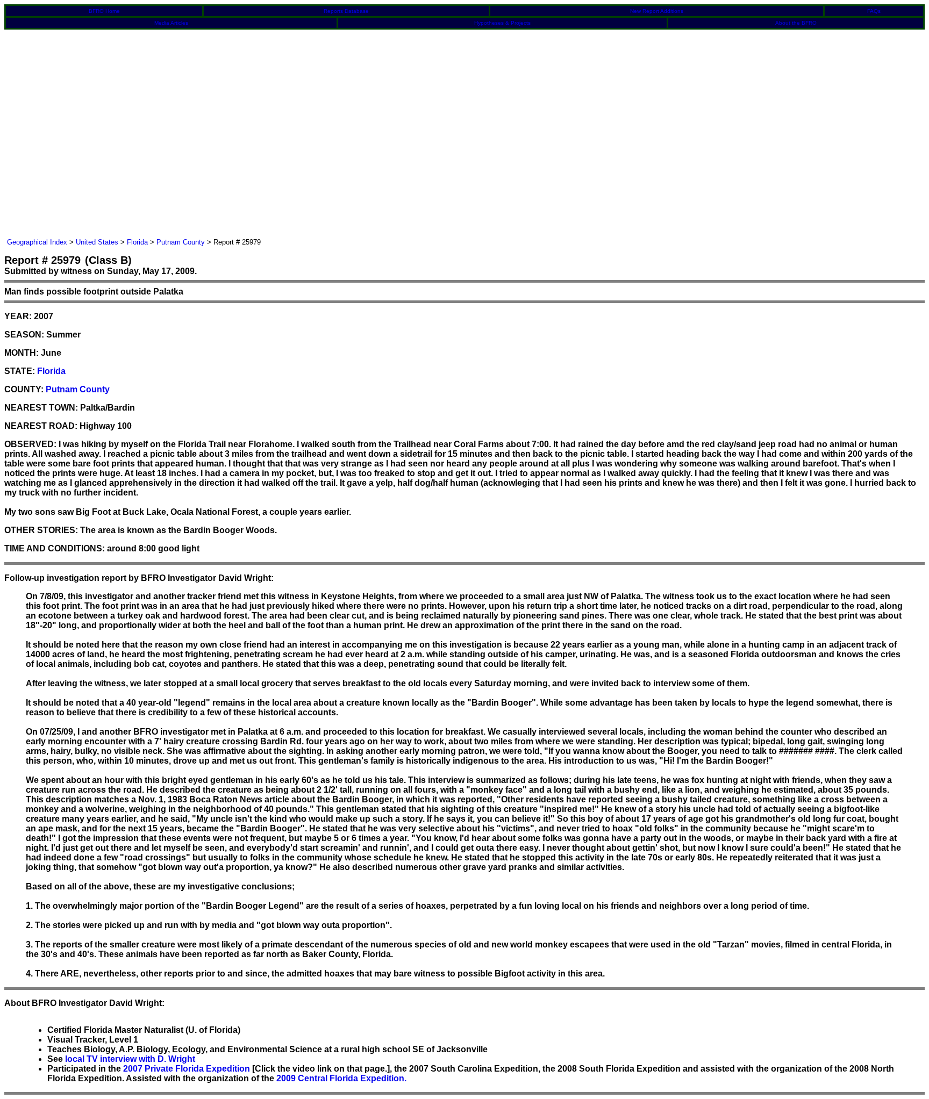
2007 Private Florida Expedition (186, 1068)
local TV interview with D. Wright (130, 1059)
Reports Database (346, 11)
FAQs (874, 11)
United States (97, 242)
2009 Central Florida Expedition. (341, 1078)
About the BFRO (796, 23)
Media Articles (171, 23)
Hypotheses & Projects (502, 23)
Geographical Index (37, 242)
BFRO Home (104, 11)
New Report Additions (656, 11)
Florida (137, 242)
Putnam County (180, 242)
